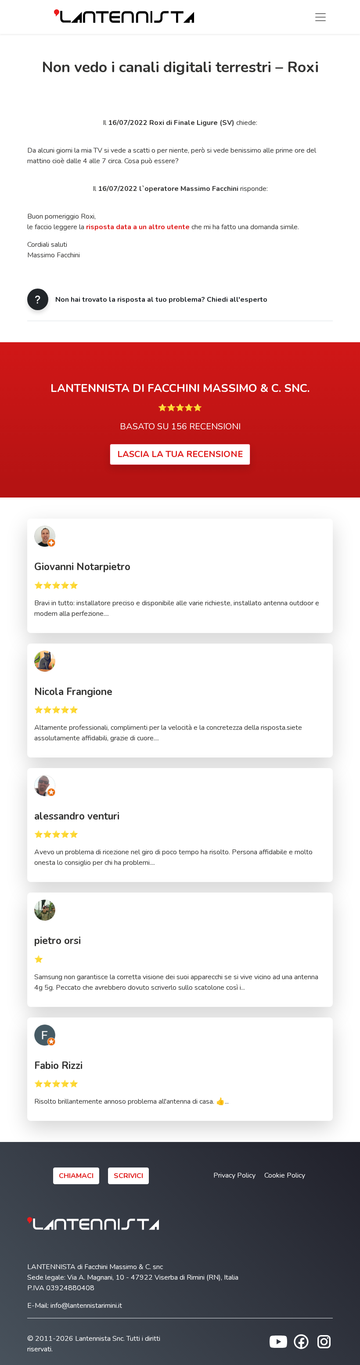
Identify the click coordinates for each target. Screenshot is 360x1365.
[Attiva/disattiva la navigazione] (320, 17)
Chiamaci (76, 1176)
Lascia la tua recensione (180, 454)
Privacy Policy (234, 1175)
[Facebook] (301, 1341)
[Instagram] (324, 1341)
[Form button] (37, 299)
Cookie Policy (284, 1175)
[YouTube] (278, 1341)
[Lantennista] (124, 17)
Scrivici (128, 1176)
